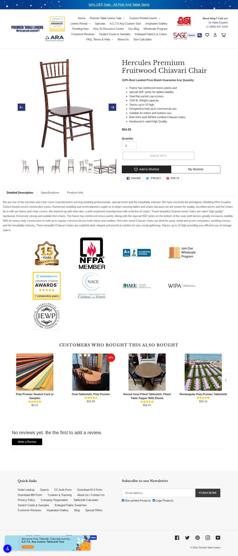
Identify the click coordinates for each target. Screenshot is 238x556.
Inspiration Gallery (58, 510)
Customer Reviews (29, 510)
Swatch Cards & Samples (33, 505)
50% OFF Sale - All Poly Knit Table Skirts (119, 5)
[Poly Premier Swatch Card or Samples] (35, 372)
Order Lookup (26, 489)
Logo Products (164, 500)
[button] (7, 548)
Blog (77, 510)
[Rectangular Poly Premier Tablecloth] (203, 372)
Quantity (127, 138)
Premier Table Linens (209, 547)
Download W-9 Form (89, 489)
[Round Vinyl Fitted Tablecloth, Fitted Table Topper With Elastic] (147, 372)
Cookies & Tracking (60, 494)
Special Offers (93, 510)
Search (44, 489)
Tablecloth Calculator (86, 500)
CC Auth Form (63, 489)
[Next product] (225, 380)
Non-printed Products (137, 500)
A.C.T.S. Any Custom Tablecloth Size (43, 541)
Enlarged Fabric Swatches (71, 505)
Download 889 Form (30, 494)
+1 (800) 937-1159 (217, 26)
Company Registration (54, 500)
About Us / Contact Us (90, 494)
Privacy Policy (26, 500)
